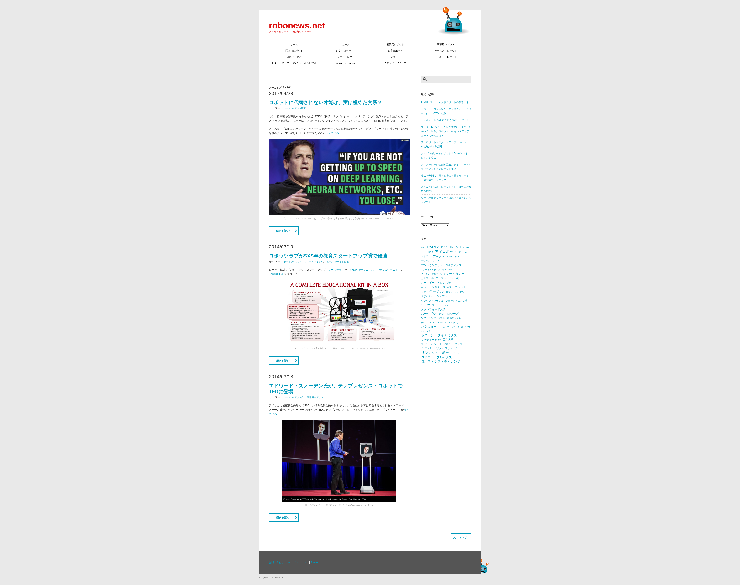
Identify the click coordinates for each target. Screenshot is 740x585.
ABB (423, 247)
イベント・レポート (446, 57)
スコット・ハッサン (442, 305)
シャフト (442, 296)
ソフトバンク (428, 318)
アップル (463, 252)
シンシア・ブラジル (432, 300)
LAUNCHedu (276, 274)
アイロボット (446, 252)
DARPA (433, 247)
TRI (423, 252)
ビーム (441, 327)
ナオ (459, 322)
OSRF (466, 247)
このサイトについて (395, 63)
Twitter (314, 562)
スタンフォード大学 (433, 309)
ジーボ (425, 305)
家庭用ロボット (344, 50)
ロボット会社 (294, 57)
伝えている (332, 133)
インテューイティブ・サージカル (437, 269)
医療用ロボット (294, 50)
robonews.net (297, 25)
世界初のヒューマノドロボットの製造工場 (445, 102)
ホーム (294, 44)
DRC (444, 247)
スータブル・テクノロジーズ (440, 313)
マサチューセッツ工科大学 (437, 339)
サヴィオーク (428, 296)
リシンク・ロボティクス (440, 353)
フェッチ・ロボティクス (458, 327)
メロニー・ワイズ (453, 344)
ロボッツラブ (336, 269)
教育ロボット (395, 50)
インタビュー (395, 57)
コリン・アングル (455, 292)
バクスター (428, 326)
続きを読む (283, 230)
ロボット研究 (344, 57)
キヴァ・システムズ (433, 287)
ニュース (345, 44)
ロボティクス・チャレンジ (440, 361)
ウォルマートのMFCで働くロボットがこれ (445, 120)
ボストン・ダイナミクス (439, 335)
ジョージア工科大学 (456, 300)
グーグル (436, 291)
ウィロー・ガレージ (454, 273)
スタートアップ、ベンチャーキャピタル (294, 63)
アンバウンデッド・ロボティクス (441, 265)
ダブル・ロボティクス (449, 318)
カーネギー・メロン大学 (436, 282)
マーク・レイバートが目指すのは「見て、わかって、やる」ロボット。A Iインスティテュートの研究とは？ (446, 131)
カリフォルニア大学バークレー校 (440, 278)
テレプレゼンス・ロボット (434, 322)
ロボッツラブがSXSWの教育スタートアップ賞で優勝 (328, 255)
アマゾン (438, 256)
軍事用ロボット (446, 44)
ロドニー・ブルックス (436, 357)
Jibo (451, 247)
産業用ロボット (395, 44)
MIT (459, 247)
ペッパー (427, 331)
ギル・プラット (456, 287)
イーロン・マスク (429, 274)
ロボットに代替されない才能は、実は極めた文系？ (325, 102)
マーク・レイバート (431, 344)
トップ (463, 538)
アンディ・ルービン (430, 261)
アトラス (426, 256)
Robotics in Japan (345, 63)
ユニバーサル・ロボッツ (439, 348)
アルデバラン (452, 256)
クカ (424, 291)
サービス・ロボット (446, 50)
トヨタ (451, 322)
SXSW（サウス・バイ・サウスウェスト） (375, 269)
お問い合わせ (276, 562)
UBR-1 (430, 252)
